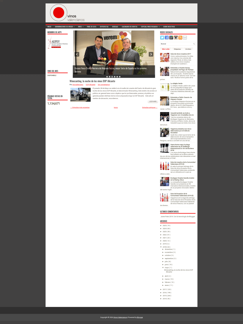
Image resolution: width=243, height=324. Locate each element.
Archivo (188, 49)
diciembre (169, 249)
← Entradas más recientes (79, 107)
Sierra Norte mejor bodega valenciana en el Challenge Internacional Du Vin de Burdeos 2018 (182, 147)
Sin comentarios (104, 85)
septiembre (169, 258)
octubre (168, 255)
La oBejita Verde (176, 83)
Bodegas (115, 27)
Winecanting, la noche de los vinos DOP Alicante (92, 81)
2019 (165, 244)
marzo (167, 279)
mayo (167, 268)
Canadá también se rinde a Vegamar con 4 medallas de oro (182, 114)
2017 (165, 289)
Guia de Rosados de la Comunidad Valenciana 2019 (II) (182, 194)
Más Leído (165, 49)
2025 (165, 225)
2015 (165, 296)
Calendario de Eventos (129, 27)
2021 (165, 238)
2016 (165, 293)
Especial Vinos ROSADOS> (150, 26)
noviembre (169, 252)
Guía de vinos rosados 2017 (180, 54)
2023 (165, 232)
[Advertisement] (55, 59)
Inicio (49, 27)
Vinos (80, 26)
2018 (165, 247)
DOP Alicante (90, 85)
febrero (168, 282)
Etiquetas (177, 49)
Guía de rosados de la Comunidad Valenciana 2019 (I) (182, 163)
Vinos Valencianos (120, 317)
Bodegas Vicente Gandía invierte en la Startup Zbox (182, 179)
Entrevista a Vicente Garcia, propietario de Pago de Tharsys (181, 69)
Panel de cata (91, 27)
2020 (165, 241)
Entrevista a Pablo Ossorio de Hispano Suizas (181, 98)
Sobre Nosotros (169, 27)
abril (166, 276)
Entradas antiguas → (149, 107)
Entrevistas (104, 27)
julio (166, 261)
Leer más (152, 101)
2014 (165, 299)
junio (167, 264)
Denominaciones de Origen (64, 26)
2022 (165, 235)
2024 (165, 228)
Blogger (192, 216)
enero (167, 285)
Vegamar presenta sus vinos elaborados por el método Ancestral (180, 131)
